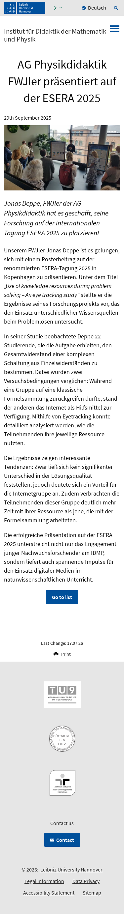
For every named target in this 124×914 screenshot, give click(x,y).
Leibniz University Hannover (71, 869)
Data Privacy (86, 881)
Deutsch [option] (97, 7)
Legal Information (44, 881)
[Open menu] (114, 30)
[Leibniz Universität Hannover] (24, 8)
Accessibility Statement (48, 892)
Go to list (62, 597)
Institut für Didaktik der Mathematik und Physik (55, 35)
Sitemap (92, 892)
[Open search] (117, 8)
